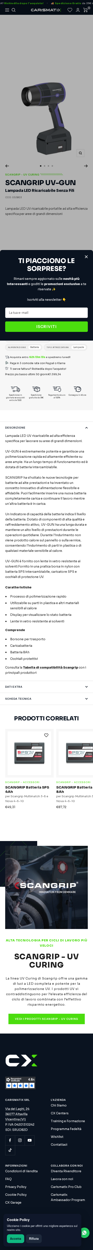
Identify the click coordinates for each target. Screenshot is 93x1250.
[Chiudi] (86, 256)
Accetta (15, 1238)
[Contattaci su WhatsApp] (84, 1233)
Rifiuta (34, 1238)
